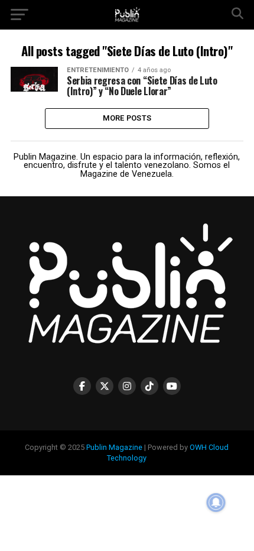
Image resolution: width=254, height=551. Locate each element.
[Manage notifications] (216, 502)
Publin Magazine (114, 447)
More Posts (127, 118)
